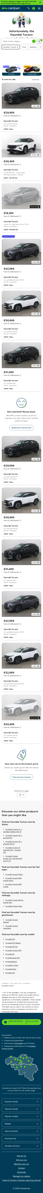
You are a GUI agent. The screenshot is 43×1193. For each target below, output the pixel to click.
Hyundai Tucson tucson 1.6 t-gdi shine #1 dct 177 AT (12, 858)
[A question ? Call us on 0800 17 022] (28, 8)
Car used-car (16, 983)
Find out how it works (21, 777)
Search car (21, 1156)
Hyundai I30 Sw (12, 947)
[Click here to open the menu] (39, 8)
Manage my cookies (21, 1176)
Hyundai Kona (11, 969)
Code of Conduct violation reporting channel (21, 1180)
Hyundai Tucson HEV (14, 950)
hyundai (26, 983)
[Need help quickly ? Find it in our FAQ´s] (33, 8)
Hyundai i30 (10, 973)
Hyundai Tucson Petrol (14, 874)
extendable (19, 1043)
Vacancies (21, 1172)
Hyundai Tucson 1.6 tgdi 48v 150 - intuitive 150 (12, 850)
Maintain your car (21, 1164)
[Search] (34, 41)
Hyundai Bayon (11, 962)
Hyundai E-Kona (12, 965)
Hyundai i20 (10, 939)
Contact (21, 1168)
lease (19, 1)
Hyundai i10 (10, 954)
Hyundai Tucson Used (14, 906)
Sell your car (21, 1160)
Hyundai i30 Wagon (13, 943)
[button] (17, 47)
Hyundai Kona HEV (13, 958)
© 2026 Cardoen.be (21, 1188)
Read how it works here (21, 428)
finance (12, 1)
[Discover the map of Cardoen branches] (21, 1080)
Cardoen (5, 983)
